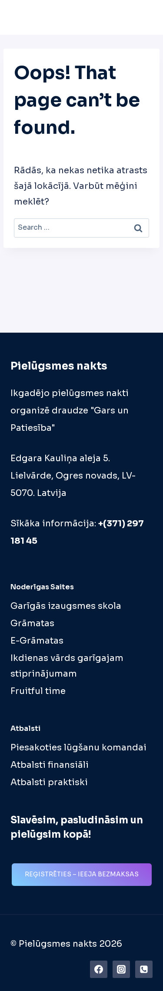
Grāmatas (32, 623)
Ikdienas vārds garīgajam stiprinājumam (66, 666)
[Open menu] (143, 17)
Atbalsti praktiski (49, 782)
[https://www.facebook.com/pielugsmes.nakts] (98, 969)
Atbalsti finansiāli (49, 765)
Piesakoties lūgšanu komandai (78, 747)
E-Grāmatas (36, 640)
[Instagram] (121, 969)
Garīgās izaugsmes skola (65, 606)
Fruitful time (38, 691)
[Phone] (144, 969)
